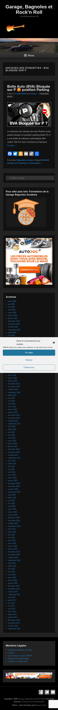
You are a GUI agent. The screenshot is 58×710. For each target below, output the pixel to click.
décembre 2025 (14, 321)
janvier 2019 (12, 549)
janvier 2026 (12, 318)
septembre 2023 (14, 392)
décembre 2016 (14, 620)
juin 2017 (11, 603)
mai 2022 (11, 435)
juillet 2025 (12, 333)
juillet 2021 (12, 464)
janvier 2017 (12, 617)
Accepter (29, 352)
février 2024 (12, 378)
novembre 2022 (14, 418)
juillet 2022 (12, 429)
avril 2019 (11, 540)
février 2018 (12, 580)
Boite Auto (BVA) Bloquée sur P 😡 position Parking (28, 88)
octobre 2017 (13, 592)
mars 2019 (12, 543)
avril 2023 (11, 404)
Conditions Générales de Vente (20, 650)
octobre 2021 (13, 455)
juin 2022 (11, 432)
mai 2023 (11, 401)
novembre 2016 (14, 623)
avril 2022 (11, 438)
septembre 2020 (14, 492)
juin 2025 (11, 335)
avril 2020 (11, 506)
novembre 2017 (14, 589)
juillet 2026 (12, 301)
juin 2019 (11, 535)
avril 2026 (11, 310)
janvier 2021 (12, 481)
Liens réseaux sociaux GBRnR (20, 656)
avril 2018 (11, 575)
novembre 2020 (14, 486)
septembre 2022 (14, 424)
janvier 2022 (12, 446)
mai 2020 (11, 503)
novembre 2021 (14, 452)
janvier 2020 (12, 515)
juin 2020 (11, 500)
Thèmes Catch (40, 705)
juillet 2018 (12, 566)
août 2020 (12, 495)
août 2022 (12, 426)
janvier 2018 (12, 583)
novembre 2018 (14, 555)
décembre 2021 (14, 449)
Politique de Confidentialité (18, 659)
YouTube (53, 692)
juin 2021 (11, 466)
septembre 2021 (14, 458)
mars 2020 (12, 509)
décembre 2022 (14, 415)
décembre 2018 (14, 552)
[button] (53, 342)
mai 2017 (11, 606)
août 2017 (12, 597)
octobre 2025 (13, 327)
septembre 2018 (14, 560)
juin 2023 (11, 398)
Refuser (29, 360)
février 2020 (12, 512)
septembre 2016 (14, 629)
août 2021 (12, 461)
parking (22, 163)
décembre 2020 (14, 483)
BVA (43, 160)
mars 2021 (12, 475)
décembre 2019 (14, 518)
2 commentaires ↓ (34, 163)
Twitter (47, 692)
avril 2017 (11, 609)
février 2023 (12, 409)
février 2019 (12, 546)
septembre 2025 (14, 330)
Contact (11, 653)
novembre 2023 (14, 387)
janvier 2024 (12, 381)
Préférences (29, 367)
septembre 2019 (14, 526)
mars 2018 (12, 577)
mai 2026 (11, 307)
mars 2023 (12, 407)
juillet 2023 (12, 395)
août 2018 (12, 563)
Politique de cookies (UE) (18, 661)
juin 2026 (11, 304)
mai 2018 (11, 572)
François (33, 94)
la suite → (12, 145)
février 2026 (12, 315)
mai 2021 (11, 469)
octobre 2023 (13, 389)
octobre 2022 (13, 421)
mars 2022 (12, 441)
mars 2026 (12, 313)
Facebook (41, 692)
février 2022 (12, 444)
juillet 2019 (12, 532)
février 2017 (12, 614)
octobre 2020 (13, 489)
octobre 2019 (13, 523)
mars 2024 (12, 375)
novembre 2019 (14, 521)
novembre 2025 (14, 324)
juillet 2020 (12, 498)
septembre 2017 (14, 595)
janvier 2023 (12, 412)
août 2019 (12, 529)
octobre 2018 (13, 557)
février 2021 (12, 478)
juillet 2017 (12, 600)
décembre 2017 (14, 586)
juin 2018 (11, 569)
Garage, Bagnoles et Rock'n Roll (29, 9)
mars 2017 (12, 612)
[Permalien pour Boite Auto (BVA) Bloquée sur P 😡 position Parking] (29, 128)
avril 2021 (11, 472)
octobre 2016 (13, 626)
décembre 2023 (14, 384)
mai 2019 (11, 538)
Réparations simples (25, 160)
